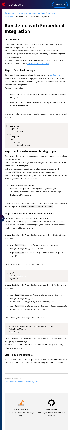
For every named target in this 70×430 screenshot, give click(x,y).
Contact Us (60, 4)
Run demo (9, 16)
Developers (9, 13)
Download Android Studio (38, 63)
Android (51, 13)
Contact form (55, 75)
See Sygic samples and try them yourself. (51, 412)
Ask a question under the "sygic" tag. (21, 412)
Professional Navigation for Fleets (31, 13)
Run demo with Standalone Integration (22, 381)
